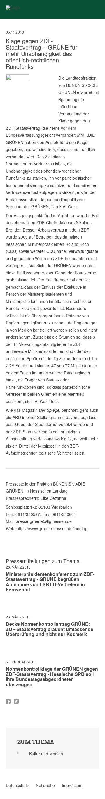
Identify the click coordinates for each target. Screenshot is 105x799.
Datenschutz (17, 785)
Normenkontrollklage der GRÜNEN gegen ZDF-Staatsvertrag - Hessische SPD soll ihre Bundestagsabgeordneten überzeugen (52, 676)
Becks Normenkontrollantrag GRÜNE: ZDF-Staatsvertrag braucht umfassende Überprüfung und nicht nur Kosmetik (49, 629)
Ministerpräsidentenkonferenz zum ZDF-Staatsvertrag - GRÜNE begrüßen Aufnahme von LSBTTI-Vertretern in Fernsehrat (50, 582)
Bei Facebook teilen (8, 701)
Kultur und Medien (46, 753)
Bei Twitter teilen (16, 701)
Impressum (72, 785)
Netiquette (45, 785)
